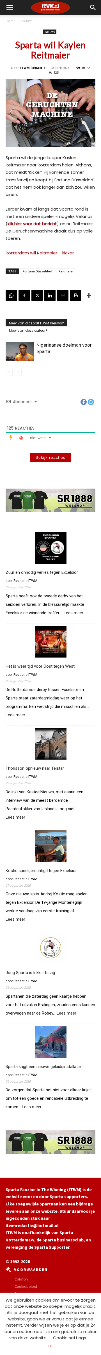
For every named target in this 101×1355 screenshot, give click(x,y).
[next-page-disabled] (18, 372)
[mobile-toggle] (10, 7)
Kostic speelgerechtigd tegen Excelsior (41, 870)
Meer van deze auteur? (28, 330)
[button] (93, 7)
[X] (37, 295)
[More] (89, 295)
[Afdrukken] (75, 295)
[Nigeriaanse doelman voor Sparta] (20, 351)
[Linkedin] (50, 295)
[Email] (62, 295)
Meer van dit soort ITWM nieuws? (36, 323)
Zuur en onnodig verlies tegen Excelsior (42, 572)
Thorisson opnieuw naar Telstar (35, 768)
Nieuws (26, 21)
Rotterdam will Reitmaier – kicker (40, 253)
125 (56, 72)
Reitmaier (66, 271)
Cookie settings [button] (69, 1338)
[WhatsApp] (11, 295)
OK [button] (50, 1346)
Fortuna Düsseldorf (37, 271)
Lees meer (73, 613)
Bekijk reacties (50, 457)
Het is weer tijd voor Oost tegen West (40, 666)
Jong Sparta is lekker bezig (30, 972)
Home (10, 21)
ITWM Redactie (32, 68)
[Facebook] (24, 295)
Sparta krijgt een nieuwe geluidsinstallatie (43, 1066)
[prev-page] (9, 372)
